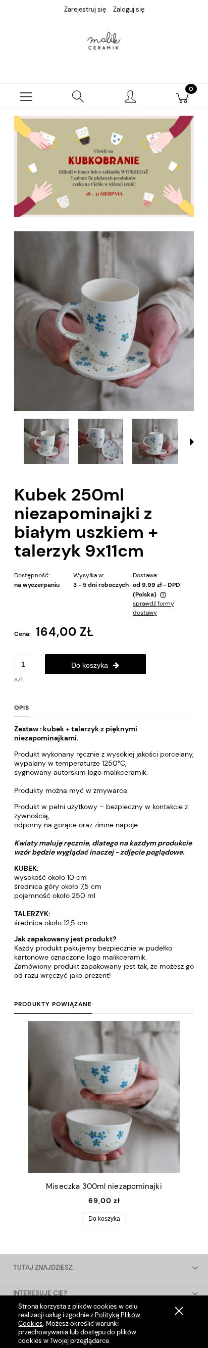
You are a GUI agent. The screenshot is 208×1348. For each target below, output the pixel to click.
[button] (26, 96)
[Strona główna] (104, 42)
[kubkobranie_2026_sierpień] (104, 165)
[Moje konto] (130, 98)
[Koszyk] (182, 96)
